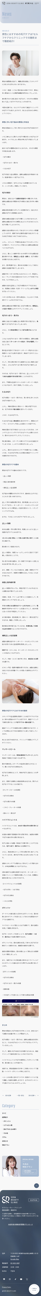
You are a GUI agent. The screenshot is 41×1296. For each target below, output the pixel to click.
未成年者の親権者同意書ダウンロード (20, 1224)
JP (26, 3)
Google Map (14, 1259)
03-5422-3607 (15, 1263)
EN (28, 3)
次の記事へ (32, 1095)
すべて (4, 1113)
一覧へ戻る (20, 1095)
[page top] (36, 1185)
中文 (31, 3)
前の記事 (8, 1095)
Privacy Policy (6, 1287)
